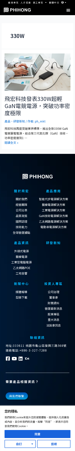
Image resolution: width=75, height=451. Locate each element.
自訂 (19, 444)
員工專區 (38, 2)
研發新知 (19, 121)
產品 (7, 121)
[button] (68, 10)
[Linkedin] (20, 358)
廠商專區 (13, 2)
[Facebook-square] (8, 358)
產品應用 (53, 191)
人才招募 (26, 2)
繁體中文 (54, 2)
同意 (37, 434)
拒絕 (54, 444)
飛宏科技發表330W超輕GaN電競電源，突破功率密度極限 (37, 106)
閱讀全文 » (11, 142)
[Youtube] (14, 358)
